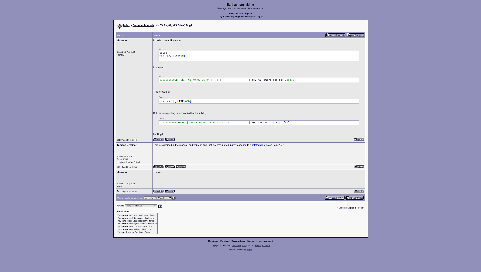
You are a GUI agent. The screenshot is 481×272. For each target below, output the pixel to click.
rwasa (249, 249)
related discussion (262, 145)
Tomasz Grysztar (239, 245)
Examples (252, 241)
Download (224, 241)
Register (249, 13)
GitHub (258, 245)
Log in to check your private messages (237, 16)
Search (239, 13)
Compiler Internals (143, 25)
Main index (213, 241)
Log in (260, 16)
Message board (266, 241)
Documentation (238, 241)
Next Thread (357, 208)
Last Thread (344, 208)
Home (231, 13)
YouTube (266, 245)
